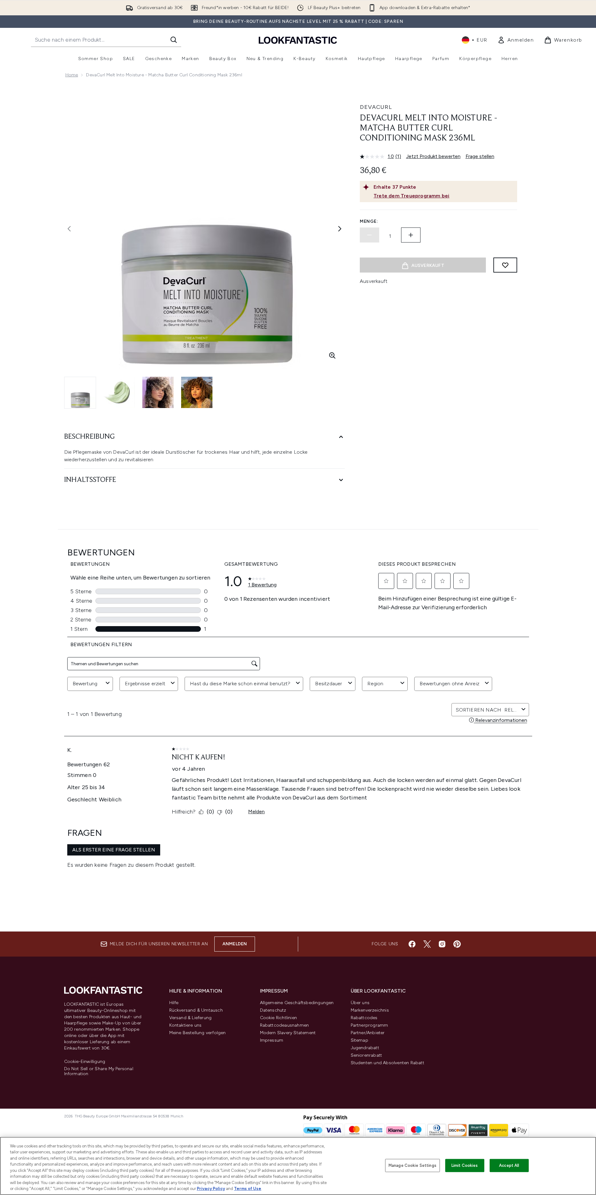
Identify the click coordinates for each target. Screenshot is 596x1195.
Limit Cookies (464, 1165)
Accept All (509, 1165)
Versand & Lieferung (190, 1017)
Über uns (360, 1002)
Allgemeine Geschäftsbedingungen (297, 1002)
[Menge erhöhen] (410, 235)
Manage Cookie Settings (412, 1165)
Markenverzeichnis (370, 1010)
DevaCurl (376, 107)
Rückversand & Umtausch (196, 1010)
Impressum (271, 1040)
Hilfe (174, 1002)
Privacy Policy (211, 1188)
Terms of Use (247, 1188)
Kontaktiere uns (185, 1025)
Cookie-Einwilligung (84, 1061)
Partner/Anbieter (368, 1032)
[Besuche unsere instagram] (442, 944)
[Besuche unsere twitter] (427, 944)
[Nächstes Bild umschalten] (340, 229)
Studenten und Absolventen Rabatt (387, 1062)
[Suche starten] (173, 40)
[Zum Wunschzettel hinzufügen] (505, 265)
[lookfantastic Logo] (298, 40)
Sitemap (359, 1040)
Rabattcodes (364, 1017)
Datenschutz (273, 1010)
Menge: (369, 221)
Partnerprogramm (369, 1025)
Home (71, 75)
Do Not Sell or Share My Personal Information (98, 1071)
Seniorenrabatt (366, 1055)
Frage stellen (480, 156)
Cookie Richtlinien (278, 1017)
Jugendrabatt (365, 1047)
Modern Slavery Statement (288, 1032)
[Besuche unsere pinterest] (457, 944)
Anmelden (234, 944)
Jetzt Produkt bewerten (433, 156)
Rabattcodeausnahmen (284, 1025)
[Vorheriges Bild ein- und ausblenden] (69, 229)
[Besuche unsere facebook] (412, 944)
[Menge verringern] (369, 235)
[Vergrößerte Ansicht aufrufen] (332, 355)
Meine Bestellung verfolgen (197, 1032)
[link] (516, 40)
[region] (298, 1166)
